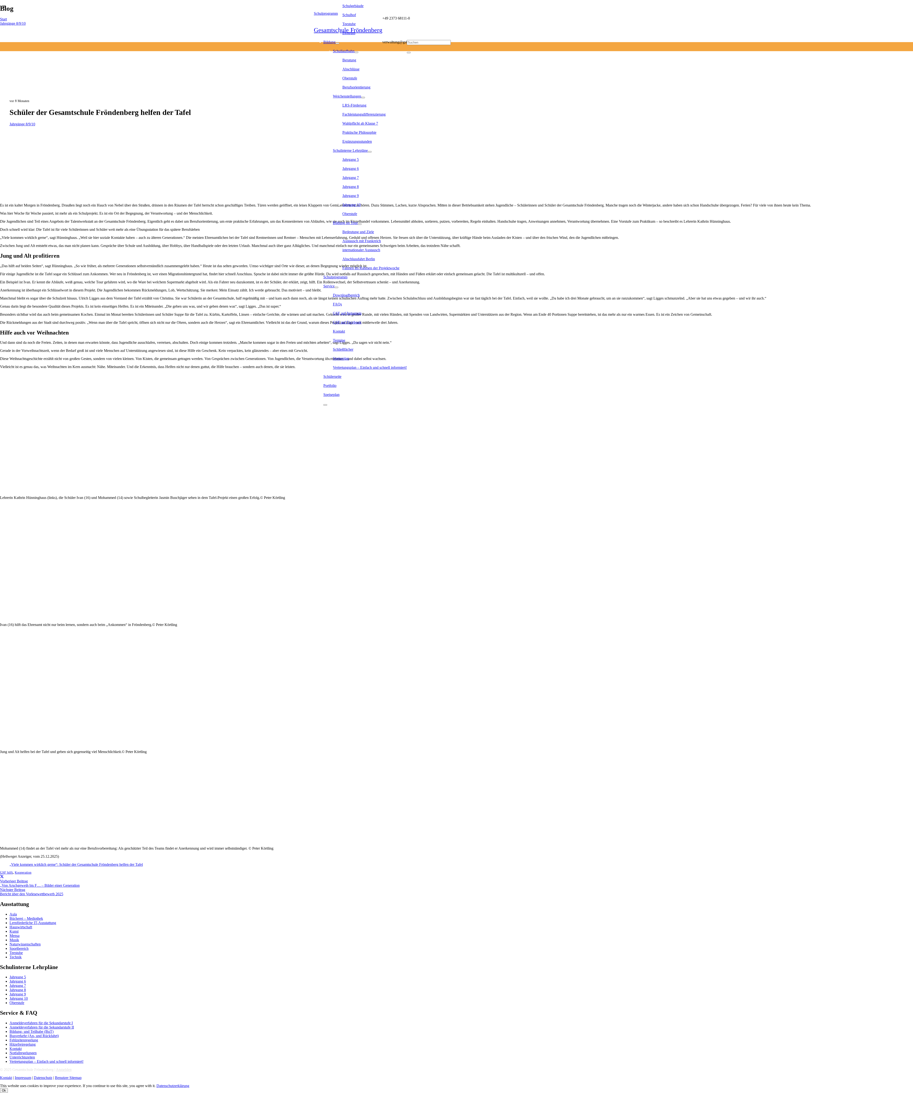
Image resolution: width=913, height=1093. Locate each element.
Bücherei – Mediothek (26, 918)
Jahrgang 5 (18, 977)
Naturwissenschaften (25, 944)
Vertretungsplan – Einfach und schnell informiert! (46, 1061)
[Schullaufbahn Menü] (356, 52)
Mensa (14, 936)
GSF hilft (6, 872)
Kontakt (16, 1049)
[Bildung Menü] (337, 43)
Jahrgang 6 (18, 981)
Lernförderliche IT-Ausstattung (33, 923)
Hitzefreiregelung (23, 1044)
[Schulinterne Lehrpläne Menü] (370, 152)
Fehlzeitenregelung (24, 1040)
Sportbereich (19, 948)
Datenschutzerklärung (172, 1086)
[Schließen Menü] (325, 405)
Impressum (23, 1078)
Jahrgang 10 (19, 998)
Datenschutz (43, 1078)
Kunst (14, 931)
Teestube (16, 953)
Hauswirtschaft (21, 927)
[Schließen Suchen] (409, 52)
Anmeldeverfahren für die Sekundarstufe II (42, 1027)
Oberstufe (17, 1003)
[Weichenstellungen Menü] (363, 97)
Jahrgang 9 (18, 994)
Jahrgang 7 (18, 986)
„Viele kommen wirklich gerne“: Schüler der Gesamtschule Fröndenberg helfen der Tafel (76, 864)
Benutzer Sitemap (68, 1078)
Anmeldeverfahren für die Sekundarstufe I (41, 1023)
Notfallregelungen (23, 1053)
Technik (16, 957)
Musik (14, 940)
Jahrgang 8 (18, 990)
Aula (13, 914)
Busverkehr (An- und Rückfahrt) (34, 1036)
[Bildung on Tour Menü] (360, 224)
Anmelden (64, 1070)
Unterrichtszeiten (22, 1057)
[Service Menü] (336, 287)
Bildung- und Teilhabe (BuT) (31, 1031)
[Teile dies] (2, 877)
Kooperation (23, 872)
